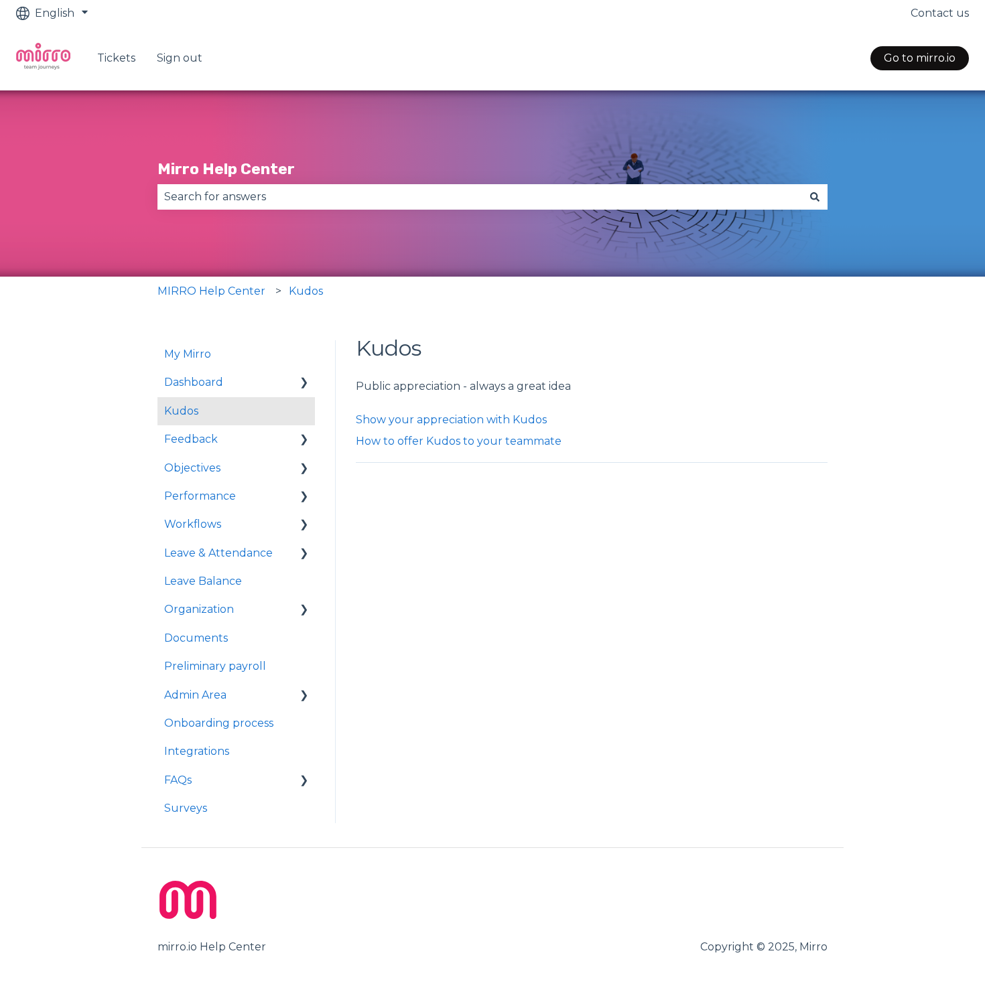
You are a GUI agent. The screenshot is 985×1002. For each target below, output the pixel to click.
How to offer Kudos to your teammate (459, 441)
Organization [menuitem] (199, 609)
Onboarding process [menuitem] (218, 723)
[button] (304, 383)
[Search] (815, 197)
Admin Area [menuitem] (195, 695)
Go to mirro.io (920, 58)
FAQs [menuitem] (178, 780)
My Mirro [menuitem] (187, 354)
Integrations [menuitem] (196, 751)
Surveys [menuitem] (185, 808)
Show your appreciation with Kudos (451, 419)
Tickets (116, 58)
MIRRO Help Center (211, 291)
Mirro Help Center (226, 168)
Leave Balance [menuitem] (203, 581)
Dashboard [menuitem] (193, 382)
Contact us (940, 13)
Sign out (179, 58)
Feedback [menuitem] (191, 439)
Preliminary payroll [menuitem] (215, 666)
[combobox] (479, 197)
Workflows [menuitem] (192, 524)
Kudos (306, 291)
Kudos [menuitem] (181, 411)
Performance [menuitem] (200, 496)
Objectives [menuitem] (192, 467)
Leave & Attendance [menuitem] (218, 553)
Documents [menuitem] (196, 638)
